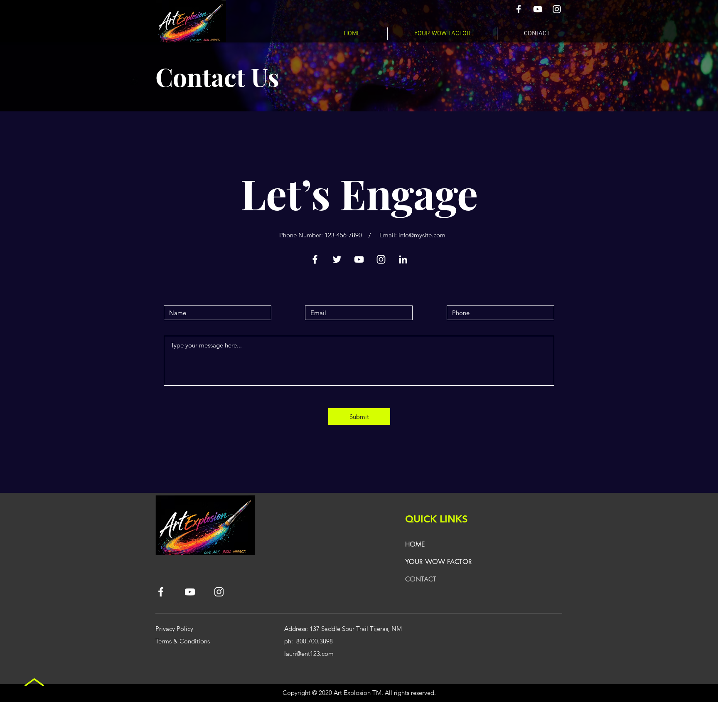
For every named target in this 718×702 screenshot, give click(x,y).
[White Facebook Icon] (518, 9)
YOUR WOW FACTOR (438, 561)
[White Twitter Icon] (337, 259)
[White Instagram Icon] (556, 9)
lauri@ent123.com (309, 654)
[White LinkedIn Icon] (403, 259)
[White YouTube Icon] (537, 9)
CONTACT (420, 579)
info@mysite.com (421, 235)
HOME (415, 544)
